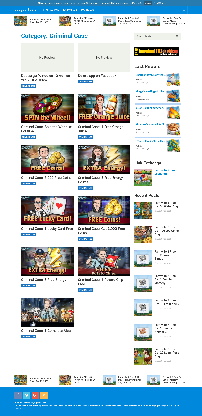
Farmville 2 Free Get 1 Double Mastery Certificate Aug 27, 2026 (174, 21)
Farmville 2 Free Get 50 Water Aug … (168, 204)
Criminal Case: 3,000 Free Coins (46, 178)
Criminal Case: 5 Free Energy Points (100, 180)
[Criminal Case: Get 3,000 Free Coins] (104, 210)
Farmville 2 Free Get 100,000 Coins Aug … (167, 230)
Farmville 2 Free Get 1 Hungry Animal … (165, 328)
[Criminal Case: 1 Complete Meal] (47, 312)
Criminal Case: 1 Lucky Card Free (47, 229)
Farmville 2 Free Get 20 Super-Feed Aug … (167, 352)
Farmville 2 (70, 10)
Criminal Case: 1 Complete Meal (46, 331)
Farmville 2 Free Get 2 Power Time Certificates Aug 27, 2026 (129, 21)
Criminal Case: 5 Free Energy (43, 280)
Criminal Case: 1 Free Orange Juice (100, 129)
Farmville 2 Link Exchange (165, 172)
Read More (159, 3)
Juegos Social (25, 10)
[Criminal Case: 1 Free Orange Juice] (104, 108)
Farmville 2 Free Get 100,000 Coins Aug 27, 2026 (84, 21)
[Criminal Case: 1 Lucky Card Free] (47, 210)
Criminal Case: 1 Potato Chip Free (100, 282)
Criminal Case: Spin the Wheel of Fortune (46, 129)
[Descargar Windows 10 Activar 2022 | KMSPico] (47, 57)
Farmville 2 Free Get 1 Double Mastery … (165, 279)
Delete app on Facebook (97, 76)
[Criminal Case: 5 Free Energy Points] (104, 159)
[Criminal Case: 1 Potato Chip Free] (104, 261)
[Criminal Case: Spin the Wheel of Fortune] (47, 108)
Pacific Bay (87, 10)
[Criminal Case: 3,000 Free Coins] (47, 159)
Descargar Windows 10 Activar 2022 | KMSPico (45, 78)
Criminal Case (50, 10)
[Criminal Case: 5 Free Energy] (47, 261)
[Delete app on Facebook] (104, 57)
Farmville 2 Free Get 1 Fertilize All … (167, 302)
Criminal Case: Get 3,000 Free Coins (101, 231)
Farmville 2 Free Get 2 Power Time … (165, 255)
